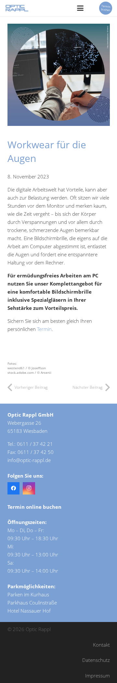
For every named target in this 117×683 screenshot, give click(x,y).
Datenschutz (96, 660)
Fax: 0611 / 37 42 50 (30, 452)
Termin (44, 329)
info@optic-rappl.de (29, 460)
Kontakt (101, 644)
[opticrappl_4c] (16, 8)
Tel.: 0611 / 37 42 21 (30, 444)
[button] (80, 8)
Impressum (97, 675)
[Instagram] (29, 488)
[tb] (105, 8)
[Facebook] (13, 488)
